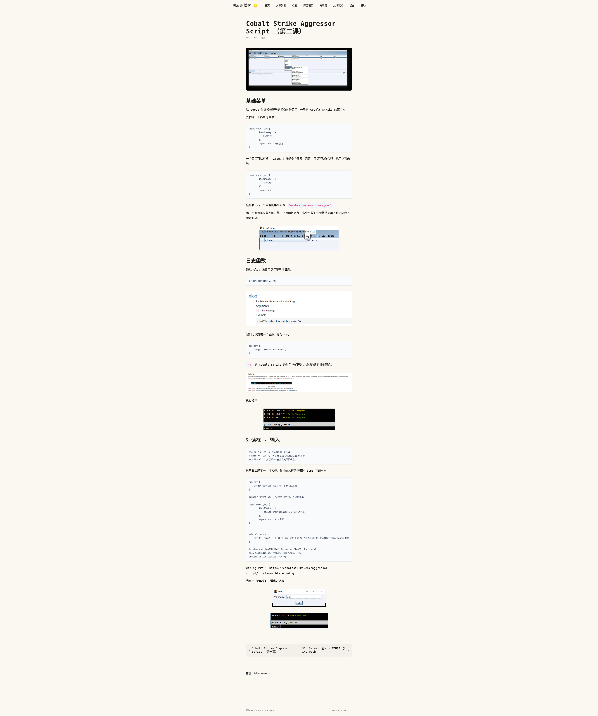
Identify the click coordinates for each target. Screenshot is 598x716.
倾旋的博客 (241, 5)
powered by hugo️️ (339, 710)
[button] (255, 5)
